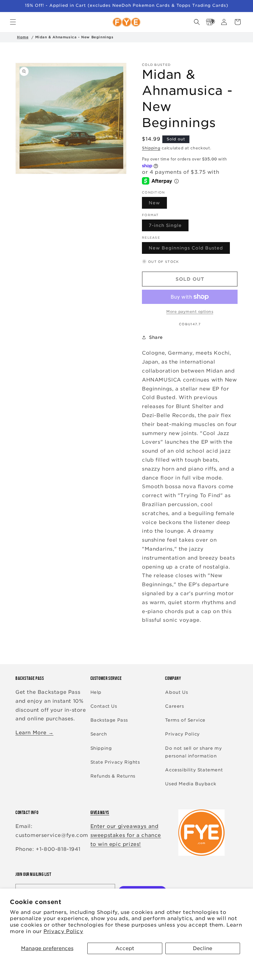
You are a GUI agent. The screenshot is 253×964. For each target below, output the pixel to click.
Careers (174, 706)
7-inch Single (169, 227)
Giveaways (99, 812)
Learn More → (34, 733)
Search (98, 734)
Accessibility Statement (194, 769)
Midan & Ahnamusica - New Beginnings (74, 37)
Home (22, 37)
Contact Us (103, 706)
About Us (176, 692)
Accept (124, 948)
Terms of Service (185, 720)
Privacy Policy (63, 931)
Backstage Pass (109, 720)
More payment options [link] (189, 311)
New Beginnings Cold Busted (189, 249)
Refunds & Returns (112, 776)
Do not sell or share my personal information (193, 752)
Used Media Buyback (190, 783)
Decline (202, 948)
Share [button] (156, 337)
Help (96, 692)
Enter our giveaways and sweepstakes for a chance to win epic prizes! (125, 835)
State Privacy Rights (115, 762)
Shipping (151, 148)
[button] (13, 22)
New (158, 204)
